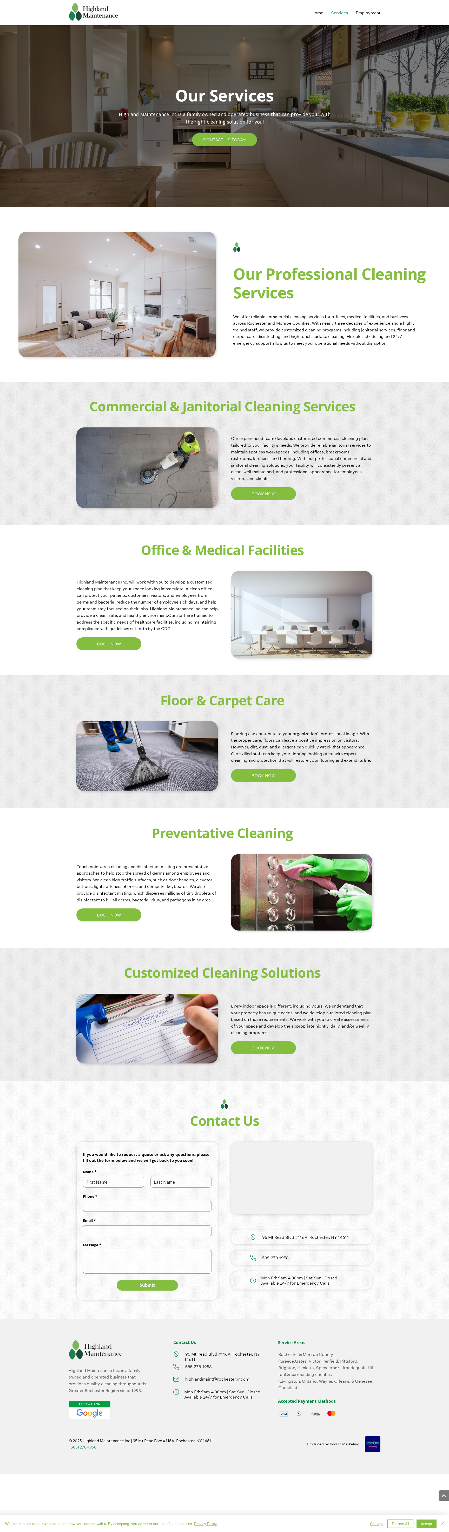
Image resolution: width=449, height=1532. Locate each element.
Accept (426, 1523)
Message (92, 1244)
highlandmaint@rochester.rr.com (216, 1379)
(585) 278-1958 (82, 1447)
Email (89, 1220)
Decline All (400, 1523)
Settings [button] (376, 1523)
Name (90, 1171)
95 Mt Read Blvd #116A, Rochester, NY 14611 (305, 1237)
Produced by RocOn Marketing (333, 1444)
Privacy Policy (205, 1523)
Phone (90, 1196)
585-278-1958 (275, 1257)
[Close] (443, 1524)
